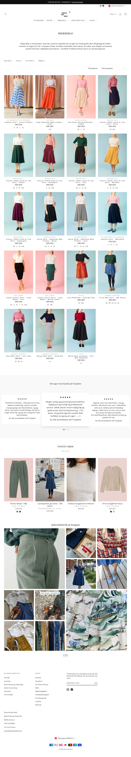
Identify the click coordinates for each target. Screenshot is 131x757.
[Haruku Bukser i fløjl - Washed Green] (17, 512)
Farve (18, 61)
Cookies (38, 701)
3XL (113, 129)
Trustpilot (32, 418)
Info (92, 20)
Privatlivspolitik (40, 698)
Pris (29, 61)
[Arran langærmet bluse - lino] (114, 512)
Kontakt (7, 678)
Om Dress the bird (41, 684)
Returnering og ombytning (13, 684)
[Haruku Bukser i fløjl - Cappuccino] (20, 512)
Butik (37, 688)
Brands (62, 20)
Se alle (65, 451)
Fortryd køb (8, 695)
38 (109, 303)
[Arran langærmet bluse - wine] (111, 512)
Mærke (40, 61)
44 (115, 303)
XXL (52, 188)
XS (50, 129)
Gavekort (7, 691)
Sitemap (38, 705)
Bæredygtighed (41, 691)
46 (118, 303)
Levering (7, 681)
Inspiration (78, 20)
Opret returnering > (11, 688)
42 (112, 303)
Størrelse (7, 61)
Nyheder (39, 20)
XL (23, 128)
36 (106, 303)
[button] (113, 14)
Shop (50, 20)
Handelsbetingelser (42, 695)
